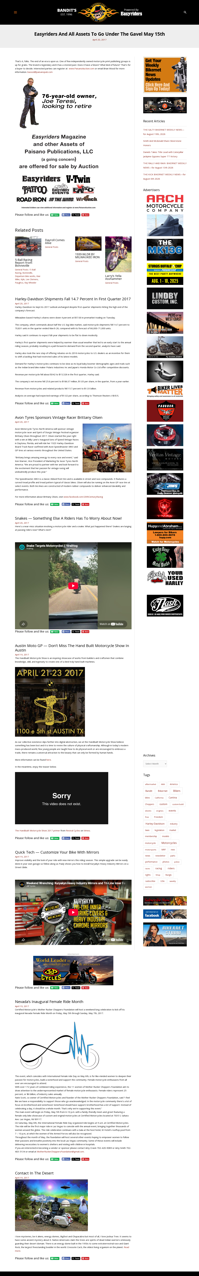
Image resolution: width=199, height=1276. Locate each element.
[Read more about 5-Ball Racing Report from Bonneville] (28, 246)
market (172, 830)
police (176, 862)
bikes (147, 797)
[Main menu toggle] (15, 12)
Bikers (176, 790)
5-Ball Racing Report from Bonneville (23, 263)
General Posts (21, 269)
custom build (178, 804)
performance (151, 861)
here (48, 759)
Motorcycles (169, 843)
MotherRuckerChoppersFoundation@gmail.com (60, 1151)
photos (166, 861)
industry (173, 823)
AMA (163, 784)
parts (172, 855)
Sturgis (168, 874)
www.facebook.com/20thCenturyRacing (83, 496)
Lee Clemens (32, 279)
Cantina (173, 797)
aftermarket (150, 784)
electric (148, 810)
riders (171, 868)
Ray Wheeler (30, 282)
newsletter (160, 855)
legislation (159, 830)
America (174, 784)
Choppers (149, 804)
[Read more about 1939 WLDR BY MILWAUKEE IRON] (88, 243)
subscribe (150, 881)
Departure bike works (25, 276)
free (147, 817)
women (148, 887)
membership (151, 836)
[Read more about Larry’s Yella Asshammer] (118, 254)
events (172, 810)
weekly (173, 881)
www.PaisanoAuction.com (81, 68)
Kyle (23, 279)
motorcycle (150, 843)
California (159, 797)
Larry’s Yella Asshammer (113, 277)
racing (158, 868)
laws (147, 830)
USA (162, 881)
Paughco (19, 282)
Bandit (148, 790)
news (147, 855)
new (173, 849)
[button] (185, 12)
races (147, 868)
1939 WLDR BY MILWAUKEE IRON (87, 255)
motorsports (150, 849)
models (165, 836)
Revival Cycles (73, 830)
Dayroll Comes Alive (55, 241)
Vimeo (87, 830)
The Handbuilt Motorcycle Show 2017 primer (37, 830)
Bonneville (27, 272)
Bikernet (162, 790)
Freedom (158, 817)
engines (159, 810)
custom (163, 804)
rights (148, 874)
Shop (158, 875)
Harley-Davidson (155, 823)
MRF (163, 849)
